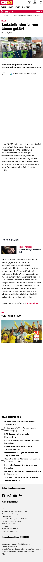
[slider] (12, 339)
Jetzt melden (32, 303)
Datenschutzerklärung (10, 514)
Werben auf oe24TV (9, 524)
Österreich (7, 11)
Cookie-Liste (6, 516)
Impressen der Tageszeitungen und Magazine (18, 551)
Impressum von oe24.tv (10, 531)
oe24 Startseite (7, 509)
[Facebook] (3, 495)
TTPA (3, 554)
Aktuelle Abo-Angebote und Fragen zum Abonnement (21, 549)
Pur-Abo (5, 526)
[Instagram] (9, 495)
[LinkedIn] (21, 495)
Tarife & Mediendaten (9, 546)
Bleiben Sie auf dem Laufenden (13, 488)
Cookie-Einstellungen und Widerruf (14, 519)
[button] (21, 331)
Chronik (15, 15)
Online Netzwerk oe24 (10, 501)
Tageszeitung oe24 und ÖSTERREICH (15, 537)
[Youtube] (15, 495)
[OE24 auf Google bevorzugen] (34, 73)
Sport (10, 7)
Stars (17, 7)
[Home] (2, 15)
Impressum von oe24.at (10, 529)
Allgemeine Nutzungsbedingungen (14, 511)
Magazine (26, 7)
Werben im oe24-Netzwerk (11, 521)
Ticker (3, 7)
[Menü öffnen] (41, 7)
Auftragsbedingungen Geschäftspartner (16, 544)
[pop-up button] (35, 339)
